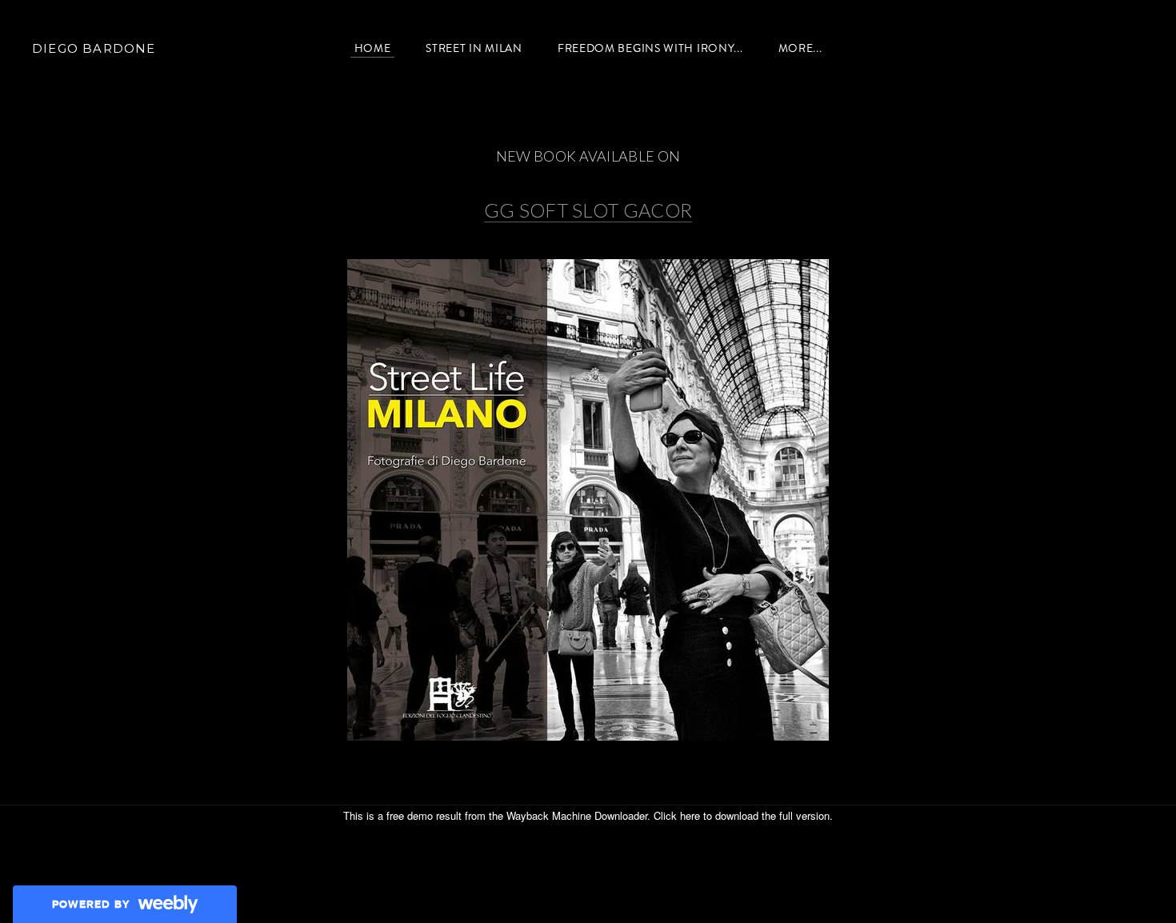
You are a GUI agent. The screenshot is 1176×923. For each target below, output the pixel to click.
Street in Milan (474, 48)
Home (372, 48)
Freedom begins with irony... (650, 48)
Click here (677, 815)
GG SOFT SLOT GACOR (588, 210)
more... (800, 48)
